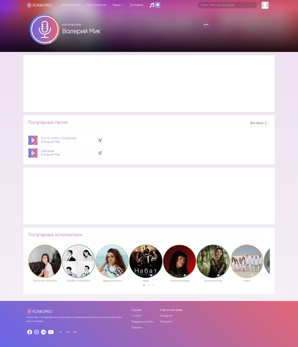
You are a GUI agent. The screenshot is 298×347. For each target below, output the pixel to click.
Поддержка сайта (142, 321)
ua (67, 331)
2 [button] (150, 287)
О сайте (136, 315)
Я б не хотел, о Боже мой (58, 138)
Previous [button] (26, 253)
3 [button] (154, 287)
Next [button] (272, 253)
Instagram (166, 315)
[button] (206, 24)
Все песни (256, 123)
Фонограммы (71, 4)
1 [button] (145, 287)
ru (60, 331)
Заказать (136, 327)
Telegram (166, 321)
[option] (66, 145)
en (75, 331)
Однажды (47, 151)
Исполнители (96, 4)
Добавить (136, 4)
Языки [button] (117, 4)
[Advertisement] (145, 83)
